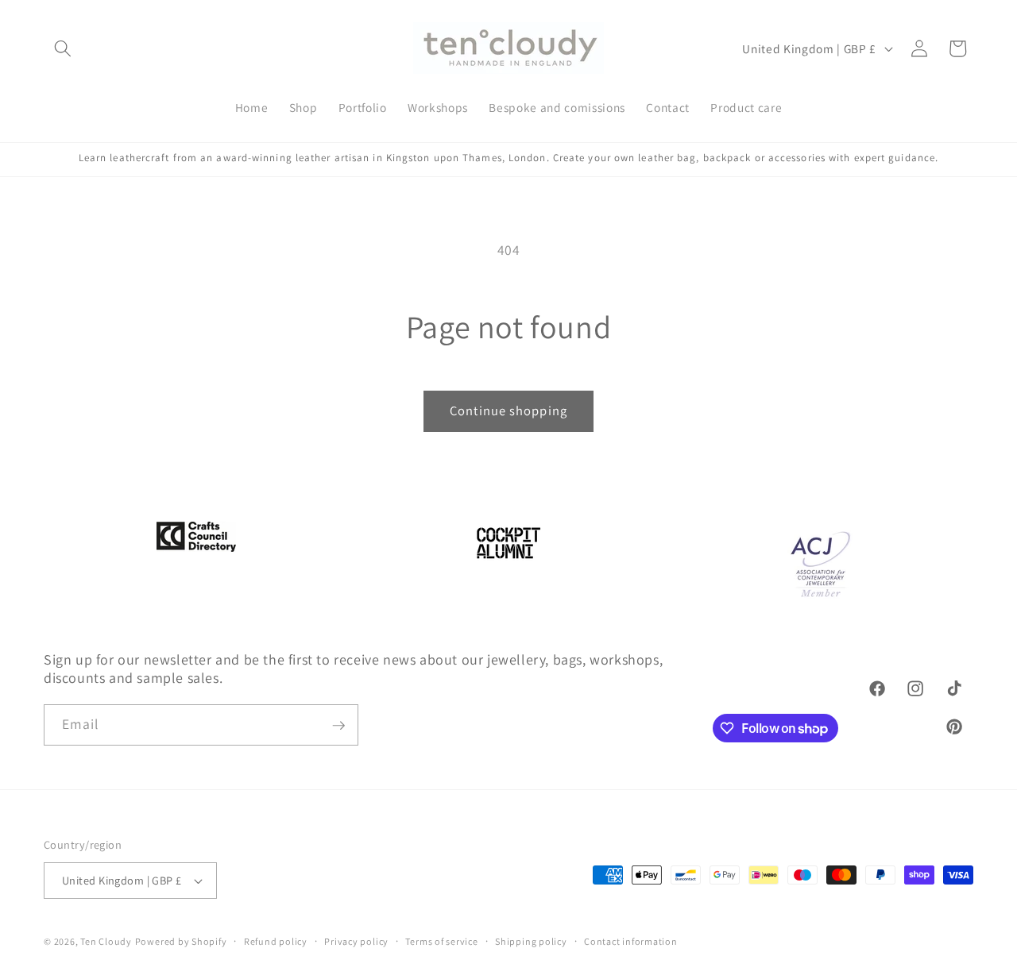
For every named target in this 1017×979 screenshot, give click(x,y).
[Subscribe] (338, 725)
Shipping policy (531, 941)
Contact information (631, 941)
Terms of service (441, 941)
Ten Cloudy (106, 941)
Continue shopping (508, 410)
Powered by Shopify (181, 941)
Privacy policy (356, 941)
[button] (63, 48)
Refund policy (275, 941)
